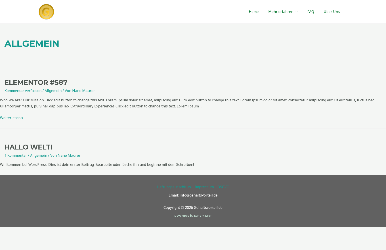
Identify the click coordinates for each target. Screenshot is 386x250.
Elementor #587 (35, 82)
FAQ (310, 12)
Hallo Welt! (28, 147)
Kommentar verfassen (23, 90)
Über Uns (332, 12)
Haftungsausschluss (174, 186)
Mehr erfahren (280, 12)
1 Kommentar (15, 155)
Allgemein (53, 90)
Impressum (204, 186)
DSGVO (223, 186)
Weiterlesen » (11, 117)
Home (254, 12)
